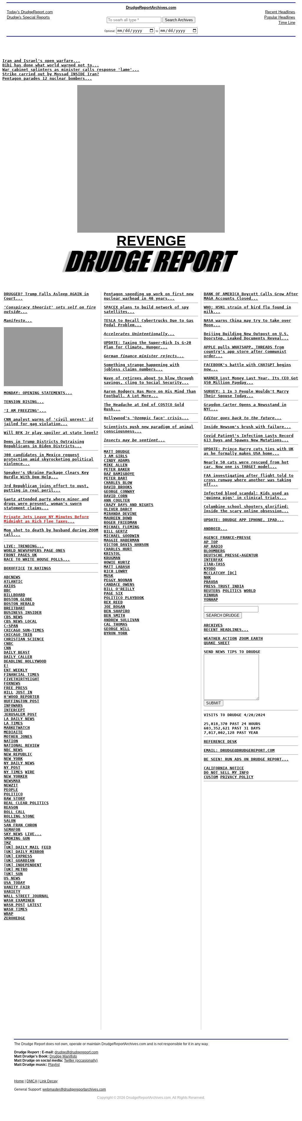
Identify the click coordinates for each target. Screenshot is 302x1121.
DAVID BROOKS (118, 487)
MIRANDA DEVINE (120, 513)
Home (19, 1081)
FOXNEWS (12, 683)
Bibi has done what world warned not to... (50, 65)
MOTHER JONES (18, 736)
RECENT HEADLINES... (226, 629)
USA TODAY (14, 882)
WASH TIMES (15, 909)
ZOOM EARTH (251, 638)
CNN (7, 648)
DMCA (32, 1081)
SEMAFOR (12, 829)
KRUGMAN (112, 558)
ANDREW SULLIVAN (121, 620)
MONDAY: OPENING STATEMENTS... (38, 393)
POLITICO (13, 794)
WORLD (250, 590)
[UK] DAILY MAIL (21, 847)
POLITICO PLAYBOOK (124, 597)
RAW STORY (14, 798)
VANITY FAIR (17, 887)
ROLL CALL (14, 812)
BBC (7, 590)
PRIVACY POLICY (236, 777)
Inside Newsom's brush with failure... (247, 427)
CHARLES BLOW (118, 482)
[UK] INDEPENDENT (23, 865)
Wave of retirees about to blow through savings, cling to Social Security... (148, 380)
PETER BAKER (117, 469)
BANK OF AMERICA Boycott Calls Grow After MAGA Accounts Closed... (251, 296)
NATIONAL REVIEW (21, 745)
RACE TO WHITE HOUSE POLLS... (37, 559)
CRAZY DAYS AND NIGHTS (128, 504)
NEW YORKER (15, 776)
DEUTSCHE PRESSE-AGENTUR (231, 555)
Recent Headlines (280, 12)
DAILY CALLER (18, 657)
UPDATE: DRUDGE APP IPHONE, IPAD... (244, 520)
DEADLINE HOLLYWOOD (25, 661)
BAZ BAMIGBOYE (119, 473)
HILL (8, 692)
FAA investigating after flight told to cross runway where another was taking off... (248, 480)
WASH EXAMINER (19, 900)
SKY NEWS (13, 834)
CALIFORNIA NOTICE (224, 768)
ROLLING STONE (19, 816)
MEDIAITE (13, 732)
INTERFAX (213, 559)
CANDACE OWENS (119, 584)
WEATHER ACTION (220, 638)
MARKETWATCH (17, 727)
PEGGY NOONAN (118, 580)
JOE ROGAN (114, 606)
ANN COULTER (117, 500)
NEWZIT (11, 785)
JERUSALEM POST (20, 714)
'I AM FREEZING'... (25, 410)
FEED (46, 847)
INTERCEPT (14, 710)
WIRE (30, 772)
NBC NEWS (13, 750)
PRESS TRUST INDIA (224, 586)
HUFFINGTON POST (21, 701)
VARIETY (12, 891)
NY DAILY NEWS (19, 763)
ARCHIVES (213, 625)
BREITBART (14, 608)
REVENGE (151, 241)
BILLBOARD (14, 595)
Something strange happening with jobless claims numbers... (141, 367)
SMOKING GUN (17, 838)
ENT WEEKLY (15, 670)
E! (6, 665)
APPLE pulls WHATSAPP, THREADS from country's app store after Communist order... (245, 351)
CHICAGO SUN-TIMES (24, 630)
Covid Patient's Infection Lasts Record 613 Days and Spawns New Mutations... (248, 437)
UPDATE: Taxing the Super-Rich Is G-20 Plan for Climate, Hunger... (147, 344)
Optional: (110, 31)
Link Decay (49, 1081)
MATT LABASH (117, 566)
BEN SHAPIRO (117, 611)
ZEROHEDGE (14, 918)
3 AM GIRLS (115, 456)
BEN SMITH (114, 615)
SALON (10, 820)
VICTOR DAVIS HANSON (126, 544)
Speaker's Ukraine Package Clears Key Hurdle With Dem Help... (46, 474)
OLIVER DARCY (118, 509)
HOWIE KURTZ (117, 562)
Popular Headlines (279, 17)
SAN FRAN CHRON (20, 825)
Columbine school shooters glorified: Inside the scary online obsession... (246, 508)
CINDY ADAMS (117, 460)
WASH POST (14, 905)
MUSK (108, 575)
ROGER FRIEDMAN (120, 522)
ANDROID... (215, 528)
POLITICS (232, 590)
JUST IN (24, 692)
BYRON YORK (115, 633)
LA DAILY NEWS (19, 719)
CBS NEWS (13, 617)
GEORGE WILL (117, 628)
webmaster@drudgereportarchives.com (74, 1089)
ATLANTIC (13, 581)
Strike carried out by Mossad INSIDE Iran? (50, 74)
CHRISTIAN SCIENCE (24, 639)
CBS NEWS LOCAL (20, 621)
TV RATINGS (39, 568)
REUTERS (212, 590)
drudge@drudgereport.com (76, 1052)
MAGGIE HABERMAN (121, 540)
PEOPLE (11, 789)
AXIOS (10, 586)
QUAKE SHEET (217, 643)
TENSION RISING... (24, 401)
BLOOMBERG (214, 551)
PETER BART (115, 478)
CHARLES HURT (118, 549)
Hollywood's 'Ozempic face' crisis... (146, 418)
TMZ (7, 843)
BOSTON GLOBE (18, 599)
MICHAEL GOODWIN (121, 535)
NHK (207, 577)
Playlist (54, 1065)
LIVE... (33, 834)
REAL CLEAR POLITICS (26, 803)
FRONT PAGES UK (20, 555)
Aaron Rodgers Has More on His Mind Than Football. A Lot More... (150, 393)
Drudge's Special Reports (28, 17)
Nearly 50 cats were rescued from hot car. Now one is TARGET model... (246, 464)
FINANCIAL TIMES (21, 674)
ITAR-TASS (214, 564)
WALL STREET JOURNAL (26, 896)
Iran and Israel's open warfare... (41, 60)
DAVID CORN (115, 496)
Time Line (286, 22)
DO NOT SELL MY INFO (226, 772)
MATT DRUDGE (117, 451)
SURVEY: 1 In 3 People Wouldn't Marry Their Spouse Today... (246, 393)
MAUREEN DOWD (118, 518)
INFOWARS (13, 705)
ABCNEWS (12, 577)
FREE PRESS (15, 688)
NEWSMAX (12, 781)
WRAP (8, 913)
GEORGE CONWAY (119, 491)
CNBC (8, 643)
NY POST (12, 767)
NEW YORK (13, 758)
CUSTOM (211, 777)
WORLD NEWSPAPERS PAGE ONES (34, 550)
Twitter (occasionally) (81, 1060)
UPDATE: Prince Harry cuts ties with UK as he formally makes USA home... (248, 451)
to (157, 31)
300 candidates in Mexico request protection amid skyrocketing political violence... (48, 459)
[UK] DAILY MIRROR (24, 851)
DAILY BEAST (17, 652)
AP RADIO (213, 546)
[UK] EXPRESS (18, 856)
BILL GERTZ (115, 531)
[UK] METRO (15, 869)
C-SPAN (11, 626)
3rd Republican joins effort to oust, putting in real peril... (46, 488)
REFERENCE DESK (220, 741)
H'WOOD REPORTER (21, 696)
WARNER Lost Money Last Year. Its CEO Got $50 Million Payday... (251, 380)
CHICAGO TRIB (18, 634)
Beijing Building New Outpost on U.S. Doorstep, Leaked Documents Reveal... (246, 336)
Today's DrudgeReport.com (30, 12)
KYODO (210, 568)
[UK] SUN (13, 874)
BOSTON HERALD (19, 603)
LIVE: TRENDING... (24, 546)
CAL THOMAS (115, 624)
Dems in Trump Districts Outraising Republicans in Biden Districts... (44, 443)
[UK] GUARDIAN (19, 860)
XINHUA (211, 595)
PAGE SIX (113, 593)
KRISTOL (112, 553)
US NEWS (12, 878)
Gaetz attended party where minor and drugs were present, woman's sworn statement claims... (46, 503)
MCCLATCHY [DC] (220, 573)
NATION (11, 741)
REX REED (113, 602)
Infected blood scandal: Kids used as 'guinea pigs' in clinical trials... (246, 495)
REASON (11, 807)
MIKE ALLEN (115, 465)
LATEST (34, 905)
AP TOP (211, 542)
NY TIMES (13, 772)
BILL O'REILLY (119, 589)
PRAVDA (211, 582)
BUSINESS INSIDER (23, 612)
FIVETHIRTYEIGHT (21, 679)
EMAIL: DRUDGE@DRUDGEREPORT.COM (239, 750)
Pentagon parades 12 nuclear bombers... (47, 78)
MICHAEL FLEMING (121, 527)
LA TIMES (13, 723)
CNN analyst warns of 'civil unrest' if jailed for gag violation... (48, 421)
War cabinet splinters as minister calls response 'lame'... (70, 69)
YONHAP (211, 599)
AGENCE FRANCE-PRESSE (227, 537)
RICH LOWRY (115, 571)
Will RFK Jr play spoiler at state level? (51, 432)
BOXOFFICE (14, 568)
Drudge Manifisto (63, 1056)
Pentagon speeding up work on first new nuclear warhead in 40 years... (148, 296)
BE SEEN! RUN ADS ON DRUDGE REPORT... (246, 759)
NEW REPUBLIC (18, 754)
